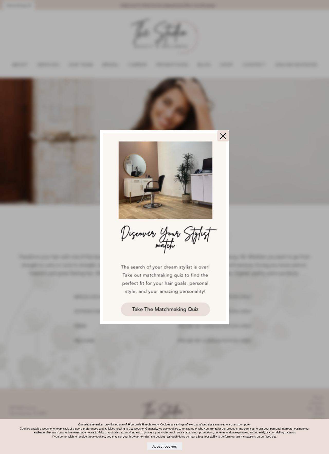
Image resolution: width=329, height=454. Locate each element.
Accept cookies (164, 446)
